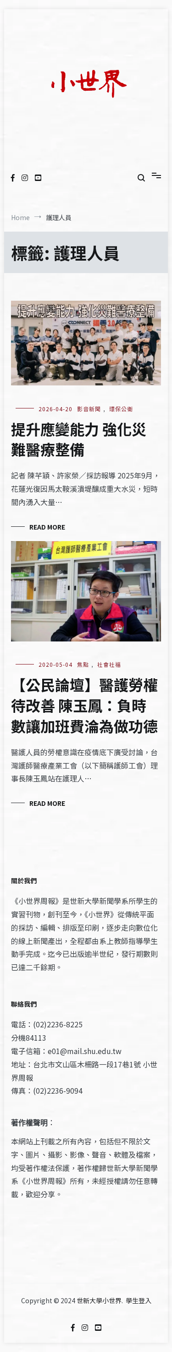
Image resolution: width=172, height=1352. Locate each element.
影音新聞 (89, 409)
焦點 (83, 664)
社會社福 (109, 664)
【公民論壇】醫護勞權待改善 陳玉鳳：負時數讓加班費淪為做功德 (84, 705)
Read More (47, 526)
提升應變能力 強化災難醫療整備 (78, 439)
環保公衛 (121, 409)
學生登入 (138, 1300)
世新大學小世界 (99, 1300)
